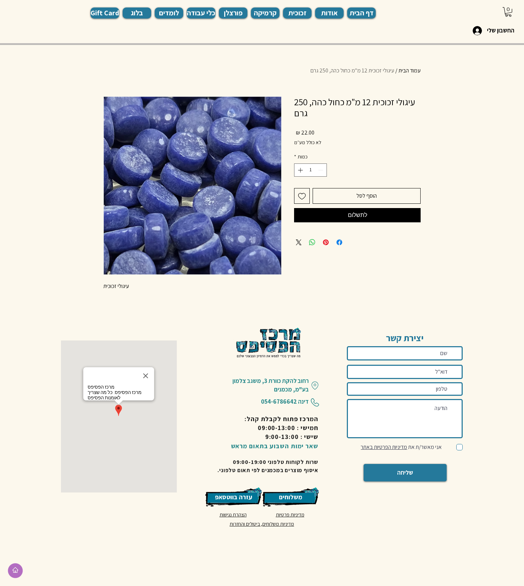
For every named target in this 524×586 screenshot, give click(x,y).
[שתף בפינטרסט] (326, 242)
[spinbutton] (310, 170)
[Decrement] (321, 170)
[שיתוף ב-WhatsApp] (312, 242)
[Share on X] (298, 242)
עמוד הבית (410, 70)
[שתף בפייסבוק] (339, 242)
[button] (169, 13)
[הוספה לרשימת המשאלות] (302, 196)
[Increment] (299, 170)
